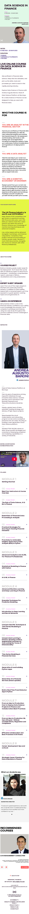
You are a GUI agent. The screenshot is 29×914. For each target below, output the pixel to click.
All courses (25, 867)
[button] (2, 867)
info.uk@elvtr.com (18, 881)
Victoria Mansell (7, 798)
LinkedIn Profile (24, 380)
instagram (11, 879)
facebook (18, 879)
